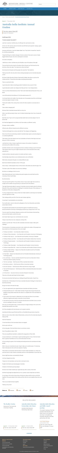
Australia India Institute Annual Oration (22, 17)
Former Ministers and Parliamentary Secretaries (7, 448)
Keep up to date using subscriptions (28, 447)
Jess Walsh (21, 8)
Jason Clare (12, 8)
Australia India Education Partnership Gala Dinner (29, 416)
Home (4, 8)
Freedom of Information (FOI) (48, 445)
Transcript (24, 442)
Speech (24, 444)
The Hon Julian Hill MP (5, 445)
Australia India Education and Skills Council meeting (47, 416)
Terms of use (46, 447)
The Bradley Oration (11, 416)
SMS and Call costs (47, 444)
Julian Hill (30, 8)
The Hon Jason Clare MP (9, 17)
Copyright (45, 442)
